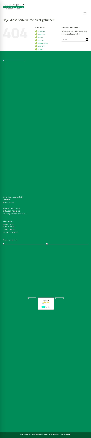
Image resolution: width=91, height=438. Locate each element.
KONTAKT (40, 49)
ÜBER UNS (41, 40)
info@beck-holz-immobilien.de (16, 214)
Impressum (45, 434)
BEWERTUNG (41, 34)
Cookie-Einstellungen (54, 434)
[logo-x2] (14, 2)
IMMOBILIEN (41, 31)
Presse (62, 434)
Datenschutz (32, 434)
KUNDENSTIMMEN (43, 43)
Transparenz (39, 434)
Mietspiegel (68, 434)
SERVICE (40, 37)
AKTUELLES (41, 46)
